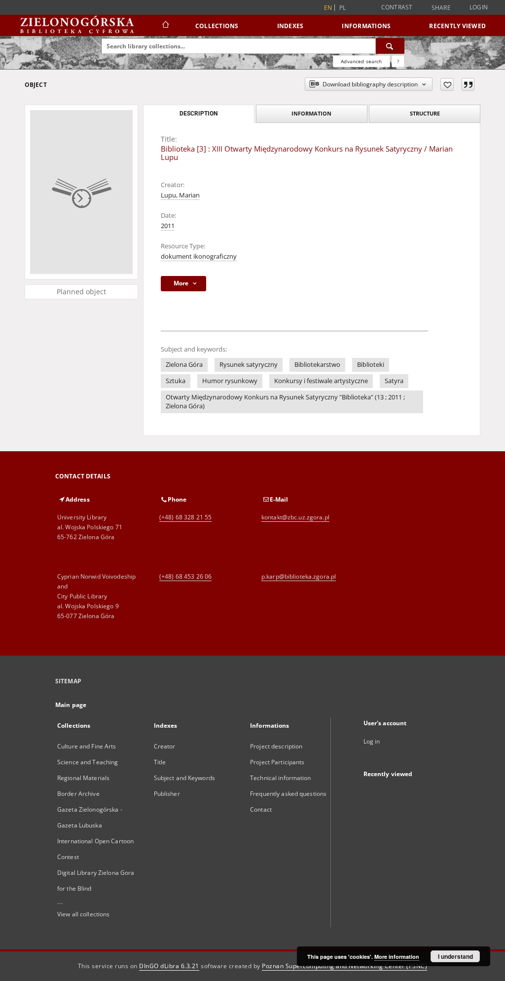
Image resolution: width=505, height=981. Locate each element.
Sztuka (175, 381)
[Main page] (165, 26)
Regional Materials (83, 778)
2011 (168, 226)
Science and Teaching (87, 762)
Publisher (167, 793)
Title (160, 762)
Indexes (290, 26)
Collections (217, 26)
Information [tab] (311, 113)
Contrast (397, 7)
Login (478, 7)
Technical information (280, 778)
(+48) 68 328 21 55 (185, 517)
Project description (276, 746)
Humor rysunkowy (229, 381)
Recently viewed (457, 26)
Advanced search (361, 61)
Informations (366, 26)
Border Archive (78, 793)
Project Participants (277, 762)
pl (342, 7)
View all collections (83, 914)
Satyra (394, 381)
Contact (261, 809)
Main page (70, 705)
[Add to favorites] (447, 84)
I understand (455, 956)
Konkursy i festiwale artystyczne (321, 381)
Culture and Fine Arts (86, 746)
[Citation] (468, 84)
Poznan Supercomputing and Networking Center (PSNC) (344, 966)
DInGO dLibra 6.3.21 (169, 966)
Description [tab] (198, 113)
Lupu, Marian (180, 195)
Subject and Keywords (184, 778)
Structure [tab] (425, 113)
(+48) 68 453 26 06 (185, 576)
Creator (165, 746)
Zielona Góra (184, 364)
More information (396, 956)
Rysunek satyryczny (248, 364)
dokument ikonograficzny (199, 256)
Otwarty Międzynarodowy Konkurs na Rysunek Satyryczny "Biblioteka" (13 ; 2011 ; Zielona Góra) (285, 401)
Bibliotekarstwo (317, 364)
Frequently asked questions (288, 793)
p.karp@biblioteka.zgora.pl (298, 576)
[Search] (390, 46)
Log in (371, 741)
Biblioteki (370, 364)
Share (441, 8)
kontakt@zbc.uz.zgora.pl (295, 517)
